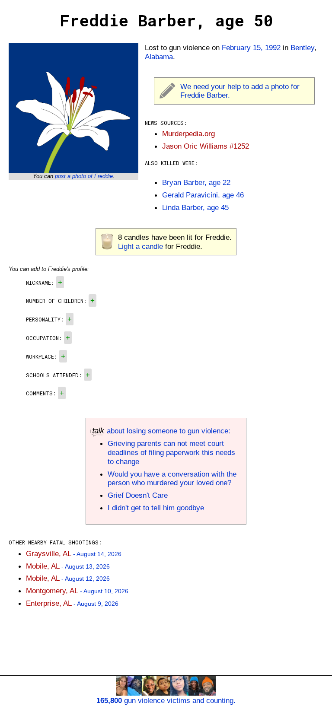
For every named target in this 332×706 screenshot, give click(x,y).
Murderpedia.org (188, 133)
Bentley (302, 47)
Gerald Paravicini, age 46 (203, 195)
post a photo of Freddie (84, 176)
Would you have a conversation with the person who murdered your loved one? (172, 478)
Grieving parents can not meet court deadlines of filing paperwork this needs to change (171, 452)
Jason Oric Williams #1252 (205, 146)
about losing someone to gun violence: (167, 430)
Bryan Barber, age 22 (196, 182)
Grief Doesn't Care (138, 495)
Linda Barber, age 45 (195, 207)
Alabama (159, 56)
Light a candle (140, 246)
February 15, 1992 (251, 47)
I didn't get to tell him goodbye (156, 507)
